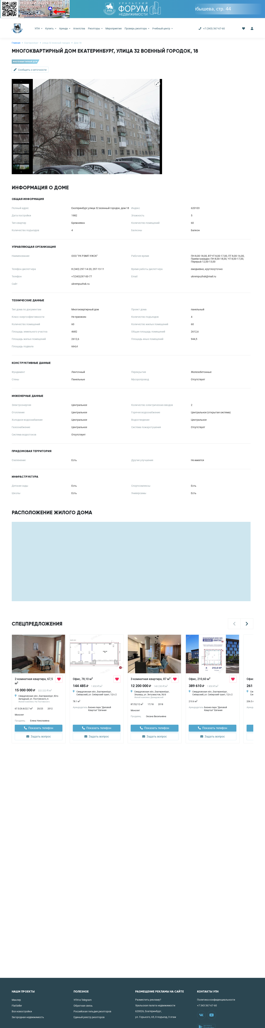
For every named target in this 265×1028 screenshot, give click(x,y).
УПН (37, 28)
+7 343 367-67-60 (207, 1005)
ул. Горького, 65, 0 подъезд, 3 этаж (155, 1017)
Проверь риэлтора (136, 28)
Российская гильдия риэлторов (92, 1011)
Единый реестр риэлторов (89, 1017)
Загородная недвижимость (28, 1017)
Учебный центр (161, 28)
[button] (234, 623)
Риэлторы (94, 28)
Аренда (63, 28)
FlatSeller (17, 1005)
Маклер (16, 999)
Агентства (79, 28)
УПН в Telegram (83, 999)
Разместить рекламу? (148, 999)
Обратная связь (83, 1005)
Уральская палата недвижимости (155, 1005)
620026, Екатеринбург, (148, 1011)
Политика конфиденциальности (216, 999)
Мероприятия (113, 28)
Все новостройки (22, 1011)
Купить (49, 28)
